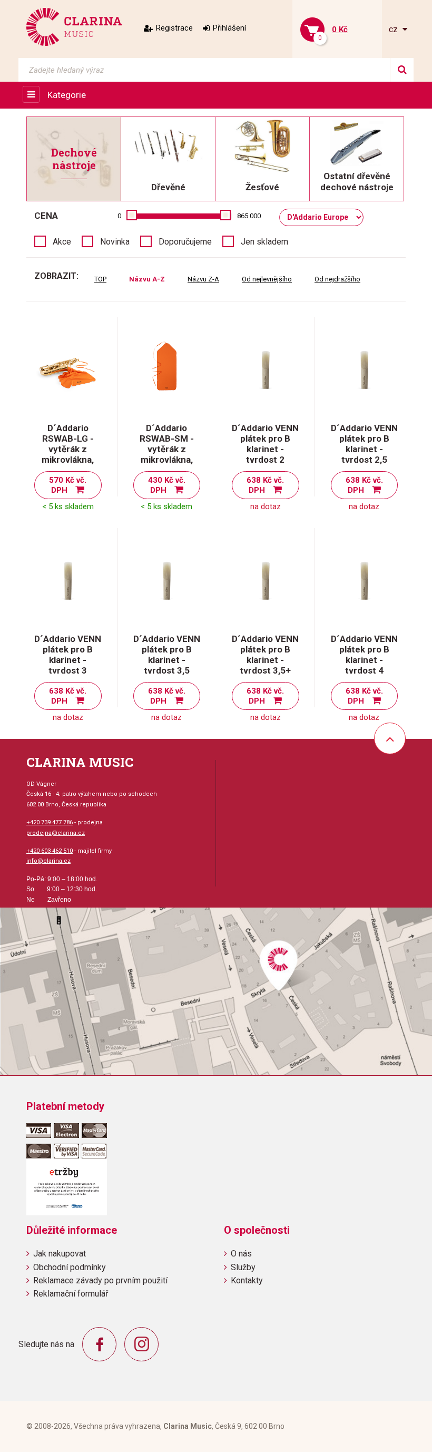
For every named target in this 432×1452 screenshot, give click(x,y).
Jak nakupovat (59, 1254)
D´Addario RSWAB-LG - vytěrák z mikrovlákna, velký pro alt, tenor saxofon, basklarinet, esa (68, 459)
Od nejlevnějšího (267, 279)
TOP (100, 279)
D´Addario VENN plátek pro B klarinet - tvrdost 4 (364, 655)
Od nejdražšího (337, 279)
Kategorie (66, 95)
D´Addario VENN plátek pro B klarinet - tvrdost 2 (265, 444)
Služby (243, 1267)
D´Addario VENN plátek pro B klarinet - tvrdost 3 (67, 655)
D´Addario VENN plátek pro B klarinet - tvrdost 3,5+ (265, 655)
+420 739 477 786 (49, 822)
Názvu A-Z (147, 279)
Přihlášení (229, 28)
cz (394, 29)
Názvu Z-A (203, 279)
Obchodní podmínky (69, 1267)
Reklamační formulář (70, 1294)
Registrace (174, 28)
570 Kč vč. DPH (67, 485)
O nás (241, 1254)
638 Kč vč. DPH (265, 485)
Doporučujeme (185, 242)
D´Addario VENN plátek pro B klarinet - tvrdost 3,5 (166, 655)
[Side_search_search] (402, 70)
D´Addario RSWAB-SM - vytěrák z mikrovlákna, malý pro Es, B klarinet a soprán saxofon (166, 459)
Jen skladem (264, 242)
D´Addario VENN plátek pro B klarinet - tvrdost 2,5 (364, 444)
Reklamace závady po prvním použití (100, 1280)
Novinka (115, 242)
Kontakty (247, 1280)
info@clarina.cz (48, 860)
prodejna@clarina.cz (55, 833)
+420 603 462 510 (49, 850)
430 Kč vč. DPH (166, 485)
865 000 (249, 216)
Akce (62, 242)
